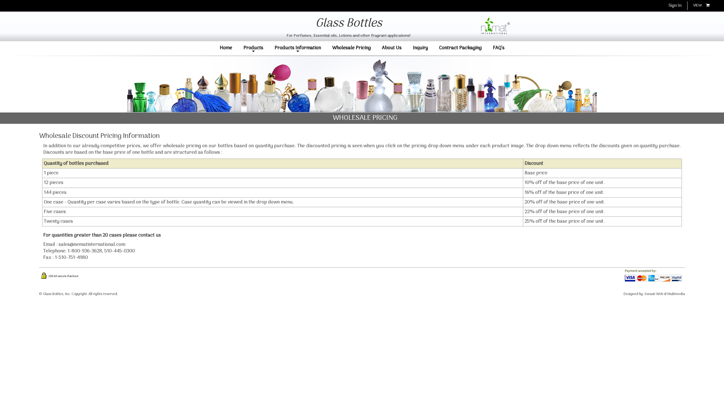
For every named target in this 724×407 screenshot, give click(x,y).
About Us (392, 48)
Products (253, 49)
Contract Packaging (460, 48)
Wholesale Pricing (351, 48)
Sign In (675, 5)
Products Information (298, 49)
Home (226, 48)
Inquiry (420, 48)
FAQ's (499, 48)
